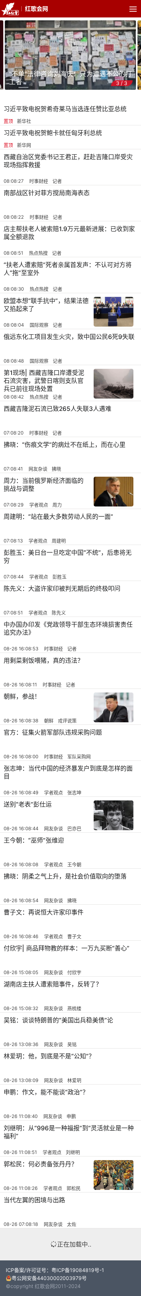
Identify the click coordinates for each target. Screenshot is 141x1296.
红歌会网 (36, 8)
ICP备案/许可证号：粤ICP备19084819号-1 (55, 1270)
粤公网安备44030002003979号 (49, 1278)
